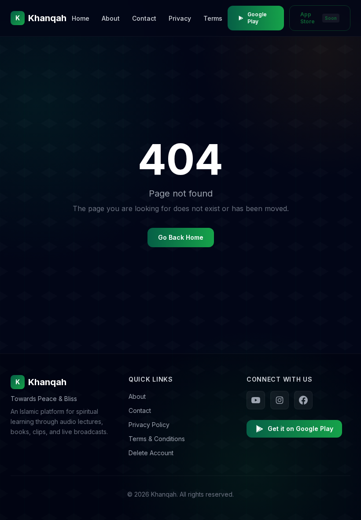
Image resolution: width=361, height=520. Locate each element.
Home (80, 18)
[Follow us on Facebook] (303, 400)
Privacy (180, 18)
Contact (144, 18)
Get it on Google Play (300, 428)
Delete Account (151, 453)
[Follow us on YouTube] (256, 400)
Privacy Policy (149, 424)
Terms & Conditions (157, 438)
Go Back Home (180, 237)
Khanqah (40, 382)
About (111, 18)
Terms (212, 18)
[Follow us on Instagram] (279, 400)
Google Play (257, 18)
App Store (318, 18)
